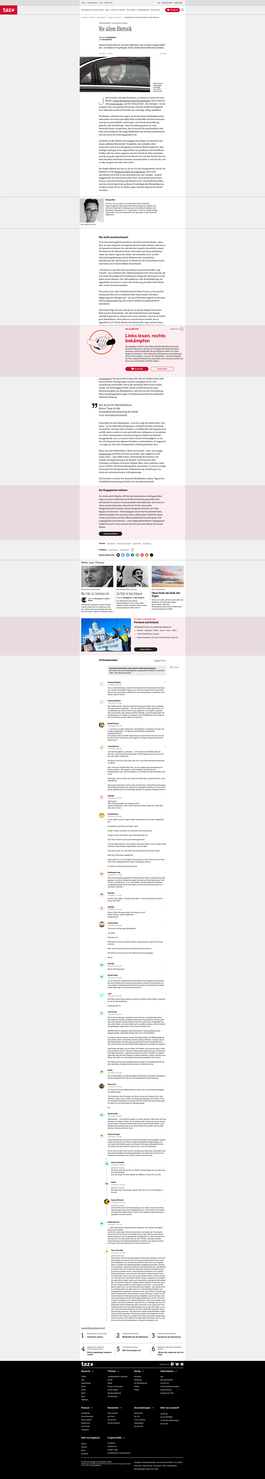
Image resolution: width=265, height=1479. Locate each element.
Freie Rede (85, 1426)
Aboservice (112, 1446)
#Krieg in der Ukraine (124, 543)
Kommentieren (113, 550)
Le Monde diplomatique (169, 1420)
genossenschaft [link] (167, 3)
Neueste (157, 661)
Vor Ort (137, 1416)
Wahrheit (84, 1400)
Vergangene (138, 1423)
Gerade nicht (174, 329)
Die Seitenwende (140, 1383)
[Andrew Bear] (102, 924)
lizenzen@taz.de (96, 1465)
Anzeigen (84, 1454)
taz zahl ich (164, 1383)
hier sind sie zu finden (123, 673)
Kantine (84, 1447)
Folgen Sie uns (164, 1364)
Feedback (111, 1443)
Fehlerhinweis (124, 550)
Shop (83, 1450)
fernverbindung (87, 1416)
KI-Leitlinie (178, 1462)
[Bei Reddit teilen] (146, 555)
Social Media (113, 1390)
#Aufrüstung (147, 543)
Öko (82, 1380)
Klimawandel (112, 1396)
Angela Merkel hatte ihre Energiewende (131, 100)
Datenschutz (148, 1466)
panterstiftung (166, 1390)
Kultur (83, 1386)
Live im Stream (140, 1420)
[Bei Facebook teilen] (132, 555)
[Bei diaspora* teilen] (142, 555)
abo (161, 1376)
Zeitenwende (117, 104)
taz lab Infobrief (114, 1423)
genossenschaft (166, 1380)
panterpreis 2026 (167, 1393)
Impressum (157, 1466)
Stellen (136, 1386)
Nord (83, 1396)
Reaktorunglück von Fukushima (130, 171)
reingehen (85, 1430)
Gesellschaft (86, 1383)
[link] (93, 10)
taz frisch (111, 1416)
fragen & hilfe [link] (108, 3)
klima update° (86, 1420)
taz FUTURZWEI (166, 1417)
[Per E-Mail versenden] (118, 555)
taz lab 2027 (138, 1426)
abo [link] (159, 3)
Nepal (110, 1383)
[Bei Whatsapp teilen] (137, 555)
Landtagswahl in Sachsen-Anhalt (118, 1378)
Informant (138, 1466)
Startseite (84, 17)
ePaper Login (113, 1450)
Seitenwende (172, 1466)
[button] (182, 10)
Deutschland (101, 17)
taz (87, 1364)
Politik (92, 17)
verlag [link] (83, 3)
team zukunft (113, 1413)
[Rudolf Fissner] (102, 725)
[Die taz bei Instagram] (182, 1365)
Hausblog (138, 1380)
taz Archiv (164, 1424)
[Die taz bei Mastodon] (172, 1365)
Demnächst (138, 1413)
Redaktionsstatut (149, 1462)
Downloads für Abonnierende (119, 1453)
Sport (83, 1390)
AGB (164, 1466)
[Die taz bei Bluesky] (177, 1365)
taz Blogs (164, 1414)
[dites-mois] (102, 1086)
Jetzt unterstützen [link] (110, 534)
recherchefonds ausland (169, 1386)
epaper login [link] (178, 3)
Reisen (83, 1444)
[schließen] (182, 329)
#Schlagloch (111, 543)
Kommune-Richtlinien (165, 1462)
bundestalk (85, 1413)
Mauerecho (85, 1423)
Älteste (163, 661)
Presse (136, 1390)
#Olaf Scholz (137, 543)
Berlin (83, 1393)
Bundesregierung (114, 1393)
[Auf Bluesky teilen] (127, 555)
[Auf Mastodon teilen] (123, 555)
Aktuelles (137, 1376)
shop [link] (100, 3)
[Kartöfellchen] (102, 815)
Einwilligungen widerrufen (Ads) (146, 1469)
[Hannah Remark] (107, 1201)
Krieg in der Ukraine (114, 17)
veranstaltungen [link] (92, 3)
